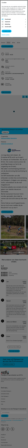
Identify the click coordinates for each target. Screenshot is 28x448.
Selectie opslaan (6, 34)
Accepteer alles (6, 31)
